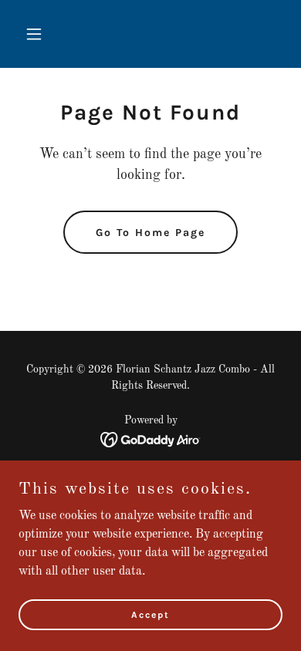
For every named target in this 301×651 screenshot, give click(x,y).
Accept (150, 614)
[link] (150, 439)
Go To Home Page (150, 232)
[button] (38, 34)
